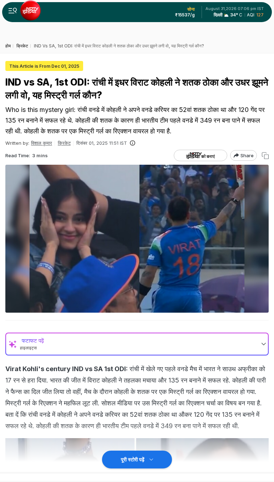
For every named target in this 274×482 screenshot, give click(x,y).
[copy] (265, 155)
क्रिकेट (64, 143)
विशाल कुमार (41, 143)
